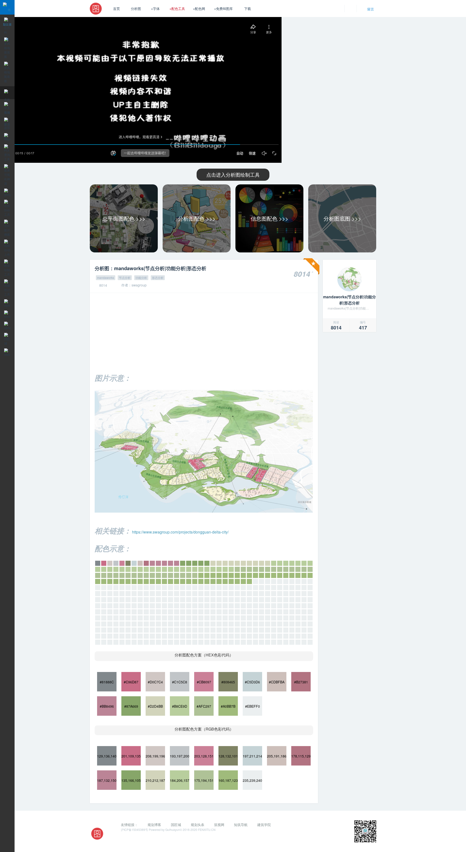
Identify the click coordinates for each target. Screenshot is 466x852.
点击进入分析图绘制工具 (233, 174)
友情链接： (129, 824)
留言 (370, 9)
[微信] (126, 838)
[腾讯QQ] (145, 838)
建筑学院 (264, 824)
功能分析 (141, 277)
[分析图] (97, 8)
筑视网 (219, 824)
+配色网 (199, 8)
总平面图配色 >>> (123, 218)
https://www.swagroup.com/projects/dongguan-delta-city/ (180, 532)
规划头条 (197, 824)
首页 (116, 8)
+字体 (155, 8)
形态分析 (158, 277)
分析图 (136, 8)
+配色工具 (177, 8)
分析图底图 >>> (342, 218)
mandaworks (105, 277)
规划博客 (154, 824)
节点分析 (125, 277)
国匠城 (176, 824)
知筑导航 (241, 824)
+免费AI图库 (223, 8)
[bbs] (349, 279)
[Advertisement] (204, 332)
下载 (247, 8)
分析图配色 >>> (197, 218)
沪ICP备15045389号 (135, 829)
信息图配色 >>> (269, 218)
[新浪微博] (135, 838)
